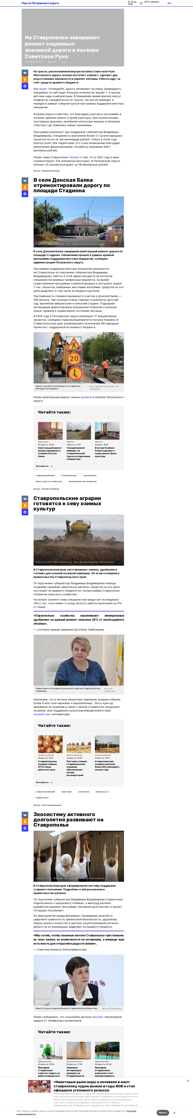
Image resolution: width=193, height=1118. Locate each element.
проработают (42, 714)
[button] (39, 1086)
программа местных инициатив (83, 481)
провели (86, 397)
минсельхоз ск (102, 792)
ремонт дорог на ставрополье (49, 481)
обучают (98, 1017)
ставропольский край (45, 475)
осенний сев (83, 792)
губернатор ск (42, 798)
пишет (43, 88)
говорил (74, 157)
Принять (163, 1113)
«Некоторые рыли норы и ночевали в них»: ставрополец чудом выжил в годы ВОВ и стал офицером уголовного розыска (94, 1086)
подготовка (66, 792)
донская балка (90, 475)
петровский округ (69, 475)
